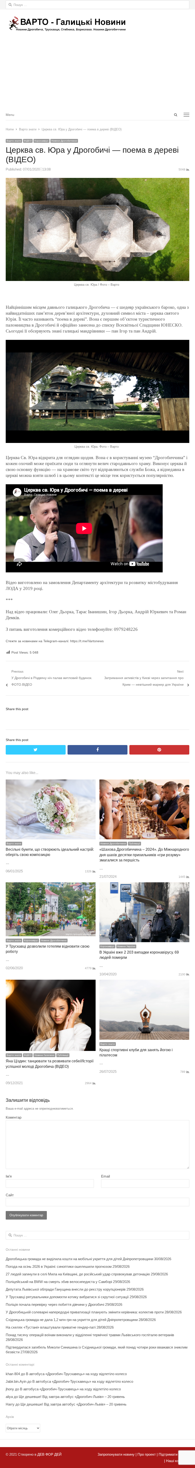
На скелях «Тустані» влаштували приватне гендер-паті (51, 1327)
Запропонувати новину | (117, 1454)
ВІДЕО (28, 140)
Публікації (134, 843)
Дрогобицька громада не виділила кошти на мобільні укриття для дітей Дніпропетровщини (79, 1259)
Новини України (126, 946)
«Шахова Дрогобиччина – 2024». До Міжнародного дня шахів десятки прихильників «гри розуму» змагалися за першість (144, 854)
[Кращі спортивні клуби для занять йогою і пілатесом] (144, 983)
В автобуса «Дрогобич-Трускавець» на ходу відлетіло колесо (76, 1374)
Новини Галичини (44, 1055)
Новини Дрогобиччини (64, 140)
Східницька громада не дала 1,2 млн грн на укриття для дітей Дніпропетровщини (72, 1320)
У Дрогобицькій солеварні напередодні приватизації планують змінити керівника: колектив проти (85, 1312)
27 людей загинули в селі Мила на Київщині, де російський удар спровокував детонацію (78, 1274)
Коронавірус (41, 140)
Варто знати (14, 140)
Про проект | (147, 1454)
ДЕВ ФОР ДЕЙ (49, 1454)
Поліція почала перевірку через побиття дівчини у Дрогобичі (55, 1304)
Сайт (10, 1195)
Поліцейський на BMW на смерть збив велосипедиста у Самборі (59, 1282)
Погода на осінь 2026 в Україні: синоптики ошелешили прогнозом (59, 1266)
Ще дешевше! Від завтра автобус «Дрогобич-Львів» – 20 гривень (72, 1397)
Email (105, 1176)
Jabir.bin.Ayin (16, 1381)
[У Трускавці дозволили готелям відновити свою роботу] (51, 886)
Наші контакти (177, 1461)
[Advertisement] (97, 73)
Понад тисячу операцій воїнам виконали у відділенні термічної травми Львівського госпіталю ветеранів (90, 1335)
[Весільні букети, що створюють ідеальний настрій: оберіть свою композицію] (51, 783)
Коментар (13, 1117)
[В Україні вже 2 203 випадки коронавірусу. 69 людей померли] (144, 886)
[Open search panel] (175, 114)
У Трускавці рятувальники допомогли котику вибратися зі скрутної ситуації (67, 1297)
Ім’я (9, 1176)
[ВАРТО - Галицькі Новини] (97, 23)
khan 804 (13, 1374)
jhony (10, 1389)
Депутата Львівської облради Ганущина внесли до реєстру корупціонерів (66, 1289)
